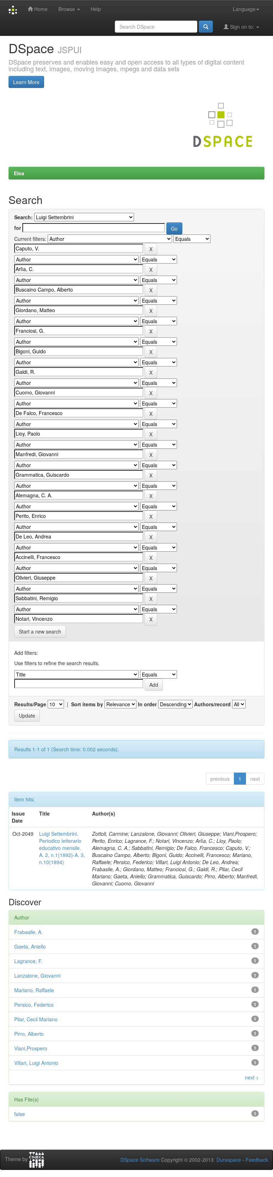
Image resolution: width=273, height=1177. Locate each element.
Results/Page (30, 704)
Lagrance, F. (28, 961)
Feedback (257, 1159)
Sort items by (87, 704)
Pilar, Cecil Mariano (36, 1019)
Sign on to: (242, 26)
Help (96, 8)
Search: (23, 217)
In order (147, 704)
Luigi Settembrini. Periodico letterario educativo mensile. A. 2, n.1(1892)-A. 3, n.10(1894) (62, 848)
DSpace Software (140, 1159)
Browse (67, 8)
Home (40, 8)
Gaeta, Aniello (30, 946)
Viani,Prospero (30, 1048)
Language (244, 8)
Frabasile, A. (28, 931)
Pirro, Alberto (29, 1033)
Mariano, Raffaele (34, 990)
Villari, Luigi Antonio (36, 1062)
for (17, 227)
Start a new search (40, 631)
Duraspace (228, 1159)
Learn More (26, 81)
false (19, 1113)
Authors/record (212, 704)
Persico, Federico (34, 1004)
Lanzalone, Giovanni (37, 975)
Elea (19, 173)
